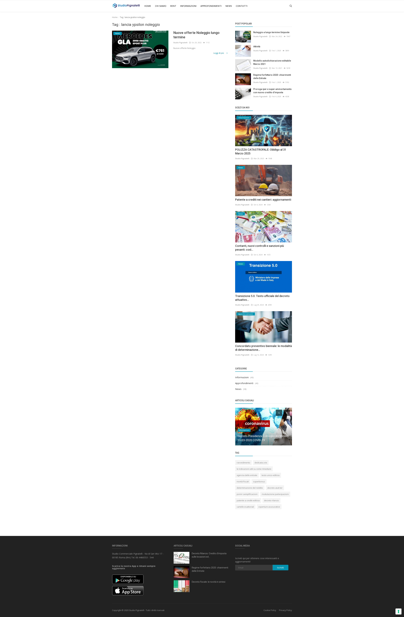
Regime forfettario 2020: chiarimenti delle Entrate (272, 76)
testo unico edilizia (270, 475)
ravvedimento (243, 462)
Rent (173, 5)
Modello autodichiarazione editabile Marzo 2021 (272, 62)
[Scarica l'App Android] (128, 579)
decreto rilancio (271, 500)
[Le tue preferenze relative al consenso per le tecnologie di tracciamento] (398, 611)
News (229, 5)
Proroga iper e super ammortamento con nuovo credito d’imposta (272, 91)
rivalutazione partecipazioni (275, 494)
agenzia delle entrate (247, 475)
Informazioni (188, 5)
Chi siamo (160, 5)
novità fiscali (243, 481)
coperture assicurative (269, 506)
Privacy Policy (285, 610)
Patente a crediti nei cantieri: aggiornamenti (263, 199)
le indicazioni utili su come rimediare (254, 468)
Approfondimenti (211, 5)
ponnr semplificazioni (247, 494)
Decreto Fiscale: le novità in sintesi (208, 582)
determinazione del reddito (250, 487)
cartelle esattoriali (245, 506)
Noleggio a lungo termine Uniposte (271, 32)
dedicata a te (261, 462)
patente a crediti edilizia (248, 500)
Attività (256, 46)
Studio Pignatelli (180, 42)
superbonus (259, 481)
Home (147, 5)
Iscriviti (280, 567)
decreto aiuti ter (274, 487)
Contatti (241, 5)
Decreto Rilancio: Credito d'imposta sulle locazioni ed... (209, 555)
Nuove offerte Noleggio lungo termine (196, 35)
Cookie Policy (270, 610)
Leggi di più (218, 53)
